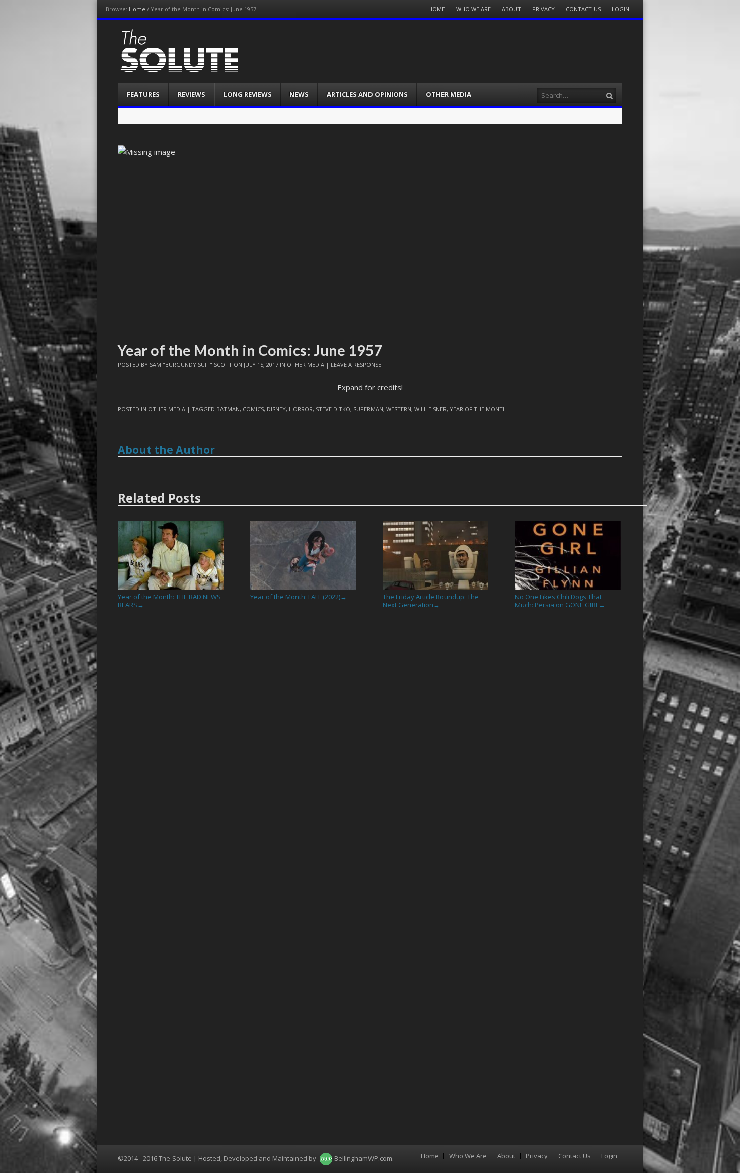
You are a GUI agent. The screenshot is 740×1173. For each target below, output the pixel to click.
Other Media (448, 94)
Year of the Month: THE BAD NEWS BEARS (169, 600)
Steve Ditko (333, 409)
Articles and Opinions (367, 94)
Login (620, 9)
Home (137, 9)
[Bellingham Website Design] (326, 1158)
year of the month (478, 409)
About (511, 9)
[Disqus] (370, 756)
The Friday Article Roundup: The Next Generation (431, 600)
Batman (228, 409)
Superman (368, 409)
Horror (301, 409)
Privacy (543, 9)
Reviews (191, 94)
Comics (253, 409)
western (398, 409)
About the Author (166, 450)
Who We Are (473, 9)
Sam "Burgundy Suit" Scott (191, 365)
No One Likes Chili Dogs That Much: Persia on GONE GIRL (560, 600)
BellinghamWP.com (363, 1158)
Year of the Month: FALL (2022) (298, 596)
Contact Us (583, 9)
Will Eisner (430, 409)
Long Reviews (248, 94)
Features (143, 94)
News (299, 94)
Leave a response (356, 365)
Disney (276, 409)
